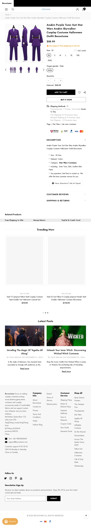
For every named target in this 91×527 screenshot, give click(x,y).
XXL (78, 55)
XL (71, 55)
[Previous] (7, 70)
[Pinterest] (16, 478)
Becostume (7, 3)
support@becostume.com (18, 442)
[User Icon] (77, 9)
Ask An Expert (75, 183)
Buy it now (66, 100)
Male (50, 70)
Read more (24, 368)
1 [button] (43, 312)
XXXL (50, 60)
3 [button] (47, 312)
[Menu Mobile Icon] (6, 9)
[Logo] (45, 9)
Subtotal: (50, 85)
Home (7, 14)
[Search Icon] (15, 9)
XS (49, 55)
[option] (24, 43)
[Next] (42, 70)
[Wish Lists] (79, 92)
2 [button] (45, 312)
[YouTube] (21, 478)
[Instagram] (11, 478)
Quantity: (50, 76)
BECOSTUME (39, 515)
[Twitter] (5, 478)
